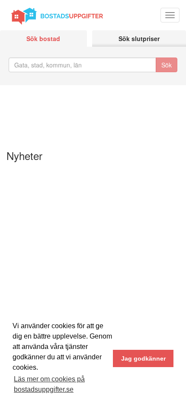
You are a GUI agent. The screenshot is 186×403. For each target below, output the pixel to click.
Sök (166, 65)
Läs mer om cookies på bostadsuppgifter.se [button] (49, 384)
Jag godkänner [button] (143, 358)
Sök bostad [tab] (43, 38)
